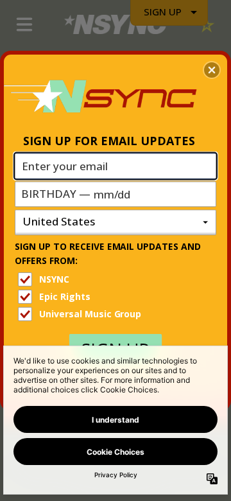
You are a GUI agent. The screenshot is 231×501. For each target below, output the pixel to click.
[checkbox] (117, 279)
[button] (211, 70)
